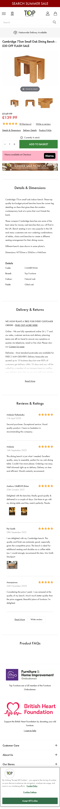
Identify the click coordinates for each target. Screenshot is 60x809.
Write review (36, 619)
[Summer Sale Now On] (30, 169)
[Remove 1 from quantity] (5, 144)
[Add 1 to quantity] (14, 144)
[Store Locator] (12, 14)
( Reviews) (25, 124)
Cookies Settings (30, 792)
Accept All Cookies (30, 800)
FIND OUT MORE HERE (26, 325)
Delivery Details (30, 130)
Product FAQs (45, 130)
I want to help (30, 730)
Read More (30, 381)
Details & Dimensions (11, 130)
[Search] (54, 22)
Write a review (43, 124)
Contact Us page (16, 346)
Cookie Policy (32, 786)
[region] (30, 787)
